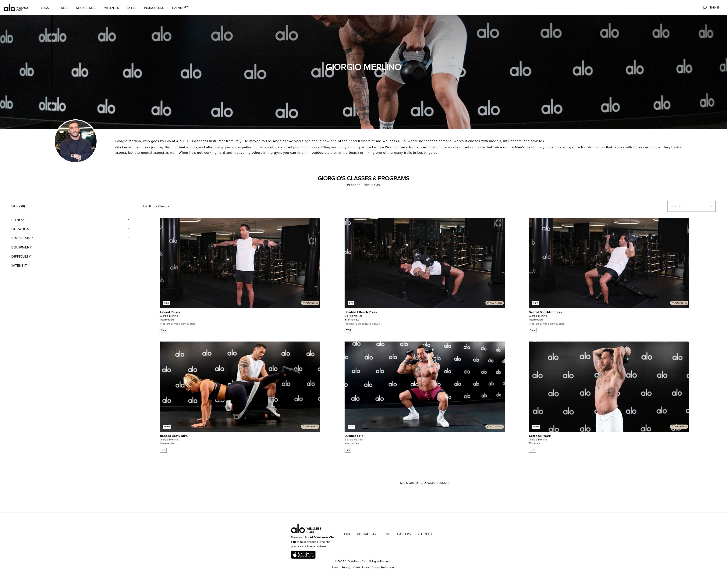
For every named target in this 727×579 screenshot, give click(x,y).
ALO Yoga (425, 534)
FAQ (347, 534)
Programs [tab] (372, 185)
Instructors (154, 8)
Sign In (715, 7)
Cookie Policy (361, 567)
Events (180, 8)
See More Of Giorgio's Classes (424, 483)
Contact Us (366, 534)
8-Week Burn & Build (183, 323)
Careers (404, 534)
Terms (335, 567)
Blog (386, 534)
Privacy (346, 567)
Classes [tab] (353, 185)
